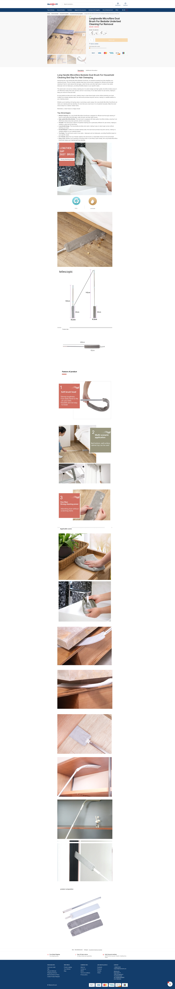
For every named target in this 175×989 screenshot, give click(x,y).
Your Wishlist (67, 969)
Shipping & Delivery (52, 972)
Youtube (99, 971)
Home (48, 13)
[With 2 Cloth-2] (105, 33)
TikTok (98, 972)
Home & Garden (54, 13)
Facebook (99, 967)
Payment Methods (51, 971)
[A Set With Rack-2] (96, 33)
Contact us (83, 969)
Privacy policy (84, 974)
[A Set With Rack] (91, 33)
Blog (65, 971)
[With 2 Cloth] (100, 33)
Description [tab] (81, 70)
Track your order (51, 967)
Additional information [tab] (91, 70)
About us (83, 967)
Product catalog (68, 967)
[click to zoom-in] (66, 34)
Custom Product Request (53, 976)
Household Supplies (64, 13)
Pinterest (99, 969)
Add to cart (111, 40)
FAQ (48, 969)
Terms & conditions (85, 972)
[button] (125, 10)
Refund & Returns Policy (53, 974)
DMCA (82, 971)
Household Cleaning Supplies (76, 13)
